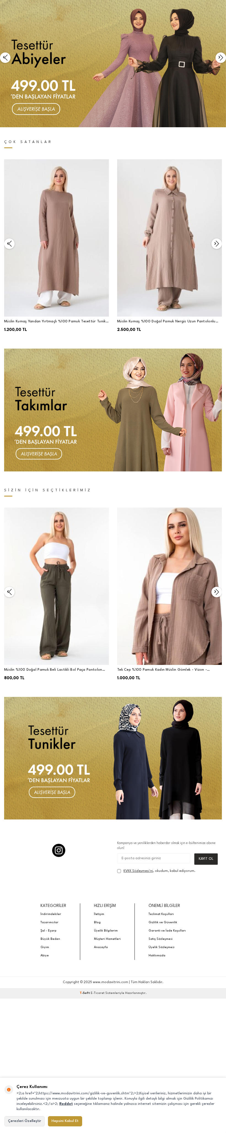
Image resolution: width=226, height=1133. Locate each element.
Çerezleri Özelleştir (24, 1121)
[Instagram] (58, 850)
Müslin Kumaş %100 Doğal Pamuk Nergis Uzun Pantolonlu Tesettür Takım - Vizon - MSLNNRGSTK (166, 322)
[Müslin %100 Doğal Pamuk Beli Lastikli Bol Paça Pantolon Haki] (56, 586)
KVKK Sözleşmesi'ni (138, 871)
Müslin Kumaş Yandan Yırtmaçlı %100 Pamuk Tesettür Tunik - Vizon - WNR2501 (56, 322)
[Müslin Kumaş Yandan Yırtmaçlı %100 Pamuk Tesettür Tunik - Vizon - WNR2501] (56, 238)
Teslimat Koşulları (161, 914)
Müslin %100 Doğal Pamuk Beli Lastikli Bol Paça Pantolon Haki (53, 670)
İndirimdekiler (51, 914)
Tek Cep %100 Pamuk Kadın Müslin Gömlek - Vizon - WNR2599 (162, 670)
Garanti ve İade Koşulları (167, 930)
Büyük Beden (50, 939)
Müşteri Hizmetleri (107, 939)
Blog (97, 922)
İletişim (99, 914)
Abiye (45, 955)
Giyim (45, 947)
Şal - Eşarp (49, 930)
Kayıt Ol (206, 859)
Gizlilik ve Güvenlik (163, 922)
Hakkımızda (157, 955)
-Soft (85, 993)
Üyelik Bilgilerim (106, 930)
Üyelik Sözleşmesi (161, 947)
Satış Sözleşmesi (161, 939)
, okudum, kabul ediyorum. (159, 871)
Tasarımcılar (49, 922)
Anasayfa (101, 947)
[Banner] (113, 410)
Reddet (66, 1104)
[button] (5, 57)
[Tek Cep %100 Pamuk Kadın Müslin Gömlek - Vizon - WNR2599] (169, 586)
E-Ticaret (97, 993)
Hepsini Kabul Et (65, 1121)
